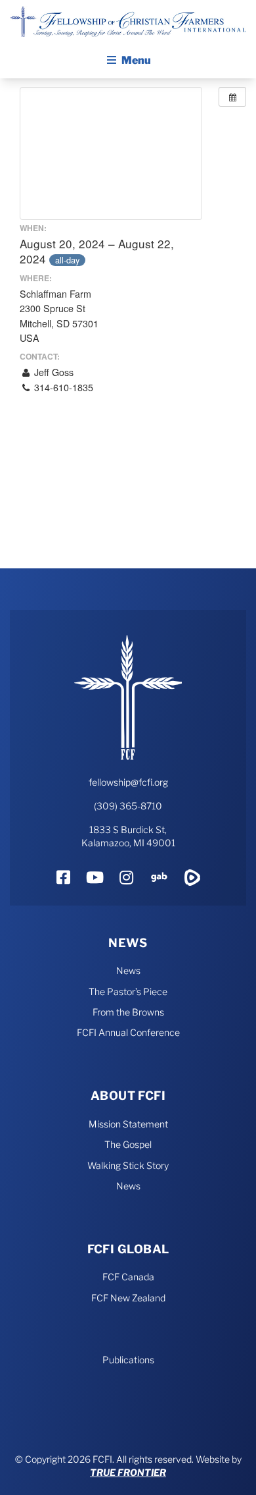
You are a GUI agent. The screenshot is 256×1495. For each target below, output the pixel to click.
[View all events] (232, 97)
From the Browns (128, 1012)
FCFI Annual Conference (128, 1032)
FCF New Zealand (128, 1297)
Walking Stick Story (128, 1165)
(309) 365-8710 (128, 805)
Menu (136, 60)
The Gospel (128, 1144)
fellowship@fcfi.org (128, 782)
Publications (128, 1359)
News (128, 943)
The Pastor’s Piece (128, 991)
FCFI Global (128, 1249)
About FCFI (128, 1095)
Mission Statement (128, 1123)
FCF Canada (128, 1276)
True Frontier (128, 1472)
